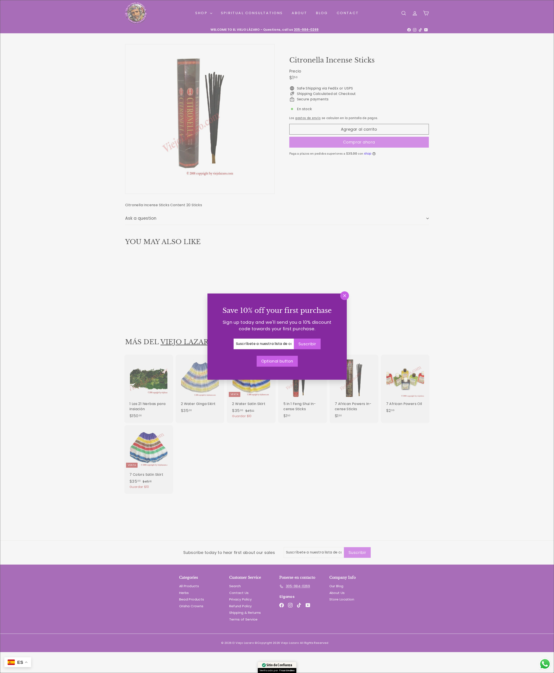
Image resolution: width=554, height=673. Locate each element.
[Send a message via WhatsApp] (545, 664)
